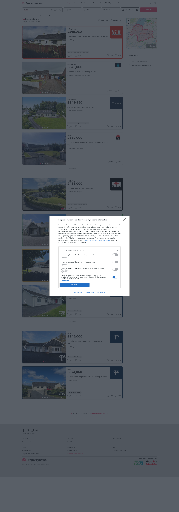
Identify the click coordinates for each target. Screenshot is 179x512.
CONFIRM (74, 285)
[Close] (125, 220)
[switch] (115, 254)
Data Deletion (77, 292)
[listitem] (89, 250)
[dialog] (89, 256)
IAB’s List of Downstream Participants (98, 240)
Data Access (89, 292)
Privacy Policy (101, 292)
